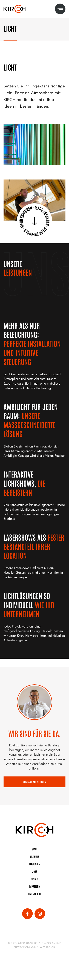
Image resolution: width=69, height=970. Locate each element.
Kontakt (34, 879)
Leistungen (34, 864)
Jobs (34, 871)
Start (34, 849)
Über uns (34, 856)
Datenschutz (34, 894)
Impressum (34, 886)
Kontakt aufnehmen (34, 782)
